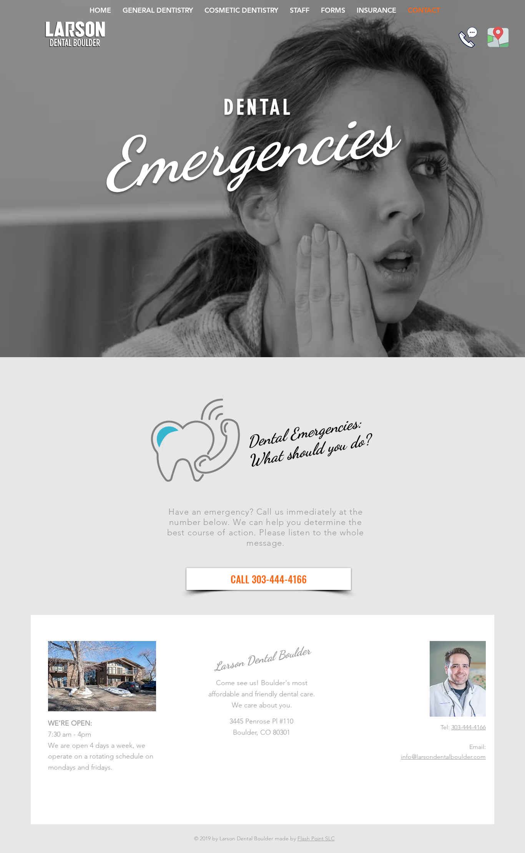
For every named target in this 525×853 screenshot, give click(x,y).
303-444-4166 (468, 727)
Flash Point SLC (316, 838)
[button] (268, 579)
